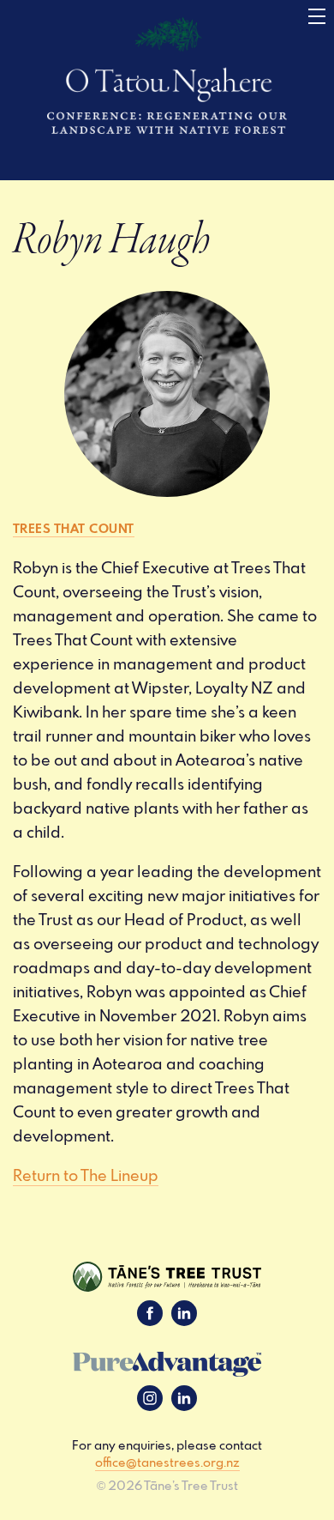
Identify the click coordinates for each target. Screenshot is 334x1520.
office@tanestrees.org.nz (167, 1462)
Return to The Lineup (85, 1175)
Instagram (150, 1398)
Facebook (150, 1313)
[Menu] (317, 17)
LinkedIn (184, 1313)
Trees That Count (73, 527)
